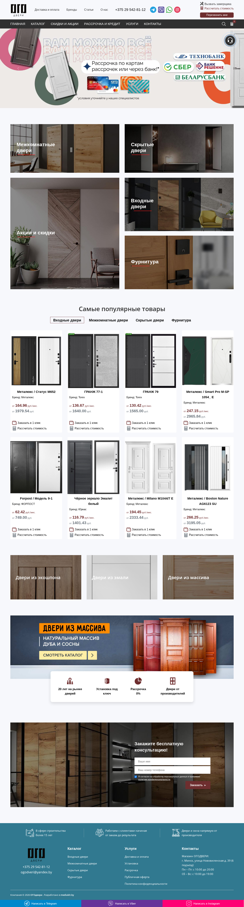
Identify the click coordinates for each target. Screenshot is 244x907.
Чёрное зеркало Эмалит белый (93, 501)
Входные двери (78, 856)
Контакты (152, 24)
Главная (17, 24)
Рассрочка (131, 870)
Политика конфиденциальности (146, 883)
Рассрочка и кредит (102, 24)
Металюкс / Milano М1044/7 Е (150, 498)
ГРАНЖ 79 (150, 392)
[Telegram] (153, 10)
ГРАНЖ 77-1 (93, 392)
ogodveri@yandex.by (36, 872)
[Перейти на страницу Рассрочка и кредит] (122, 68)
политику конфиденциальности (154, 779)
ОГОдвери (36, 894)
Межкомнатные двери (82, 863)
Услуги (132, 24)
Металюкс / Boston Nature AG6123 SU (207, 501)
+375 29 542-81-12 (130, 9)
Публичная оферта (137, 877)
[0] (232, 24)
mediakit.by (67, 894)
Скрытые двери (78, 870)
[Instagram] (177, 10)
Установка (131, 863)
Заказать (197, 785)
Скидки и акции (64, 24)
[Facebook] (169, 10)
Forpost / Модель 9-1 (36, 498)
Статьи (88, 9)
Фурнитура (75, 877)
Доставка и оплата (47, 9)
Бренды (71, 9)
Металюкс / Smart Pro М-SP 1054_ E (207, 394)
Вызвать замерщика (218, 4)
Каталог (38, 24)
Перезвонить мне (217, 14)
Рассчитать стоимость (219, 8)
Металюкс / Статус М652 (36, 392)
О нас (104, 9)
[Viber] (161, 10)
